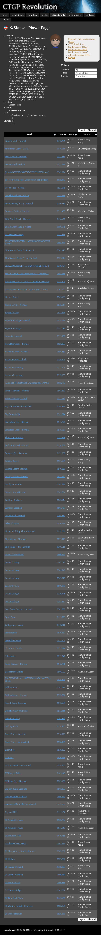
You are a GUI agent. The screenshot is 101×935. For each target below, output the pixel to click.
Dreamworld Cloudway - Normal (20, 804)
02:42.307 (61, 492)
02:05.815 (61, 250)
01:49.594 (61, 484)
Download (32, 15)
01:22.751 (61, 812)
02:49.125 (61, 469)
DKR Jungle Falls (12, 773)
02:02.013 (61, 562)
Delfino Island (11, 687)
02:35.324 (61, 695)
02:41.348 (61, 312)
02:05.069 (61, 851)
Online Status (75, 15)
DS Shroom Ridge (13, 890)
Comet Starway (12, 562)
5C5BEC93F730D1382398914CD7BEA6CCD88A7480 (27, 281)
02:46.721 (61, 664)
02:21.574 (61, 188)
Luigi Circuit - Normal (15, 141)
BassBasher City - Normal (17, 390)
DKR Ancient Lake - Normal (18, 765)
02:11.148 (61, 828)
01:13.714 (61, 398)
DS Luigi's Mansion (14, 874)
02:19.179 (61, 320)
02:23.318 (61, 328)
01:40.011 (61, 625)
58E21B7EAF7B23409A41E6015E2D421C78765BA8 (27, 273)
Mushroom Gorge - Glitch (17, 148)
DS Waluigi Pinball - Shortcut (19, 906)
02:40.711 (61, 835)
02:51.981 (61, 273)
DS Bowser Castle (13, 835)
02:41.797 (61, 422)
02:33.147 (61, 648)
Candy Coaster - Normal (16, 476)
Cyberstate (10, 656)
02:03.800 (61, 789)
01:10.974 (61, 141)
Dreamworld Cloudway (16, 796)
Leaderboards (58, 15)
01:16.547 (61, 219)
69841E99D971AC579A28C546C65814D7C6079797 (26, 289)
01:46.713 (61, 203)
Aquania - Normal (13, 336)
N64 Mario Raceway (14, 234)
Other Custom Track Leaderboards (77, 51)
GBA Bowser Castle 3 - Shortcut (19, 250)
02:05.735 (61, 820)
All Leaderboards (76, 55)
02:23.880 (61, 344)
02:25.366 (61, 914)
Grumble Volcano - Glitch (17, 195)
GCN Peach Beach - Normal (17, 219)
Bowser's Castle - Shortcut (17, 211)
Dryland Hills (11, 812)
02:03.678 (61, 570)
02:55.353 (61, 804)
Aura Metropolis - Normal (17, 344)
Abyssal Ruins (11, 297)
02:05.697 (61, 172)
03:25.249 (61, 656)
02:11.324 (61, 414)
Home (4, 15)
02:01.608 (61, 781)
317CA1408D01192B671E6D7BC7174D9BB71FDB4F (27, 266)
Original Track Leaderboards (81, 39)
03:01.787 (61, 508)
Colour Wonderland (14, 554)
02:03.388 (61, 609)
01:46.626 (61, 593)
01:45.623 (61, 898)
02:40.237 (61, 632)
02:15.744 (61, 679)
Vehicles (65, 69)
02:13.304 (61, 640)
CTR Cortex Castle (13, 648)
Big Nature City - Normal (17, 422)
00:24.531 (61, 195)
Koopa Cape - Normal (15, 188)
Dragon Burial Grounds (16, 789)
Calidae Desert (12, 461)
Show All (92, 130)
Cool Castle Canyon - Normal (18, 609)
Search (64, 76)
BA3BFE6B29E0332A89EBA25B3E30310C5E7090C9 (27, 383)
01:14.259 (61, 445)
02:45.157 (61, 430)
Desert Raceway (12, 718)
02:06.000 (61, 672)
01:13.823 (61, 617)
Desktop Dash (11, 726)
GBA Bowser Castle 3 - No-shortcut (21, 258)
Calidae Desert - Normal (16, 469)
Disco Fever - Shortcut (15, 734)
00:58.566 (61, 765)
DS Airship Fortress (14, 820)
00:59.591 (61, 227)
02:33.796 (61, 383)
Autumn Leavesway (14, 367)
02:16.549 (61, 305)
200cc (71, 41)
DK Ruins (9, 757)
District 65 (10, 750)
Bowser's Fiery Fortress (16, 453)
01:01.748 (61, 773)
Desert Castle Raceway (15, 703)
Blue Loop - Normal (14, 437)
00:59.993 (61, 539)
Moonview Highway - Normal (19, 203)
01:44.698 (61, 437)
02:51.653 (61, 461)
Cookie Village (12, 593)
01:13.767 (61, 367)
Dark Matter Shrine (14, 672)
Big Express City (12, 414)
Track (29, 134)
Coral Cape (10, 617)
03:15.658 (61, 703)
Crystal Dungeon (13, 640)
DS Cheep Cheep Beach (15, 843)
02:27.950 (61, 476)
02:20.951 (61, 757)
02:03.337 (61, 890)
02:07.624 (61, 843)
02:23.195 (61, 258)
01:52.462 (61, 718)
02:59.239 (61, 796)
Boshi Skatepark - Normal (17, 445)
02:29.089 (61, 859)
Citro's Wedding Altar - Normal (20, 531)
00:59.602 (61, 359)
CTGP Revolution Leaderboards (76, 45)
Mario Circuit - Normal (15, 156)
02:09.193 (61, 586)
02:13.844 (61, 711)
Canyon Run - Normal (15, 492)
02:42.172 (61, 687)
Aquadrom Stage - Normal (17, 320)
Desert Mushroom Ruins (16, 711)
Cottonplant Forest (14, 625)
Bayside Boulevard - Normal (18, 406)
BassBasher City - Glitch (16, 398)
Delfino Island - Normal (16, 695)
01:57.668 (61, 453)
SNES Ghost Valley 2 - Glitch (18, 227)
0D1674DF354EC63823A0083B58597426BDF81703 (26, 180)
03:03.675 (61, 500)
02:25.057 (61, 906)
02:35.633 (61, 375)
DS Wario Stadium (13, 914)
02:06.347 (61, 554)
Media (45, 15)
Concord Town (12, 586)
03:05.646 (61, 242)
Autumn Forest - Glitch (15, 359)
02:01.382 (61, 390)
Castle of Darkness (13, 500)
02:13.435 (61, 211)
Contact (5, 19)
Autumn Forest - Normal (16, 351)
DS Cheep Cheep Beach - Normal (20, 851)
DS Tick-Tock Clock (14, 898)
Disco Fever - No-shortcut (17, 742)
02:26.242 (61, 523)
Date (71, 134)
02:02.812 (61, 578)
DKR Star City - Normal (15, 781)
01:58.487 (61, 515)
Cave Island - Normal (15, 515)
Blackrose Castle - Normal (17, 430)
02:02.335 (61, 180)
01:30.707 (61, 266)
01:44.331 (61, 234)
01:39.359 (61, 531)
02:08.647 (61, 874)
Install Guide (18, 15)
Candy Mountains (13, 484)
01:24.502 (61, 281)
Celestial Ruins (12, 523)
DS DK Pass (10, 859)
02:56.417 (61, 351)
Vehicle (86, 134)
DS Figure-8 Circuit (14, 867)
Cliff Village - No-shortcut (17, 547)
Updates (90, 15)
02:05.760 (61, 289)
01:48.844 (61, 406)
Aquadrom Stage (13, 328)
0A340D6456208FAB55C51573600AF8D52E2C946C (27, 172)
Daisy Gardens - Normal (16, 664)
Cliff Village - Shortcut (15, 539)
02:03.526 (61, 297)
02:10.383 (61, 750)
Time (61, 134)
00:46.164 (61, 148)
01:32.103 (61, 867)
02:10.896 (61, 734)
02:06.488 (61, 882)
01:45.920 (61, 601)
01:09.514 (61, 547)
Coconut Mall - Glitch (15, 164)
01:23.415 (61, 156)
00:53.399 (61, 164)
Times (64, 73)
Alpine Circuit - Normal (16, 305)
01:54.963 (61, 726)
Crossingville (11, 632)
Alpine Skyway (12, 312)
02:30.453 (61, 742)
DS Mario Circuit (12, 882)
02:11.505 (61, 336)
